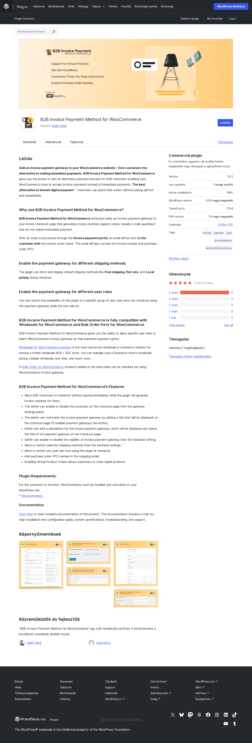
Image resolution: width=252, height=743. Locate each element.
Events (155, 687)
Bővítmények (68, 693)
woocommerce (223, 240)
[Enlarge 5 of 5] (153, 594)
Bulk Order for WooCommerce (43, 367)
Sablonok (66, 687)
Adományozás (161, 693)
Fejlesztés (77, 142)
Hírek (18, 687)
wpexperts (103, 643)
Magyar (54, 719)
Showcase (66, 681)
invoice (207, 233)
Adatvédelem (23, 699)
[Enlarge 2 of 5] (106, 545)
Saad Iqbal (59, 126)
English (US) (225, 224)
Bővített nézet (179, 258)
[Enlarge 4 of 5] (153, 545)
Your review (177, 325)
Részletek (29, 142)
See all (228, 325)
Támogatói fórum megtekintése (190, 356)
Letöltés (225, 122)
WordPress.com (207, 681)
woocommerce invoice (219, 248)
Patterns (65, 699)
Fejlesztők (111, 693)
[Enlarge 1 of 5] (58, 545)
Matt (200, 687)
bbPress (202, 693)
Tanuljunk (111, 681)
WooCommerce (32, 496)
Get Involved (158, 681)
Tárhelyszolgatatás (26, 693)
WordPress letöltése (231, 6)
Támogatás (225, 142)
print (229, 233)
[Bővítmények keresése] (54, 31)
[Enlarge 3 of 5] (106, 572)
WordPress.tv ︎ (115, 699)
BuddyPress (205, 699)
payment (219, 233)
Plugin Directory (24, 18)
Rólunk (19, 681)
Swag (155, 699)
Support (110, 687)
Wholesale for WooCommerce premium (45, 347)
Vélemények (53, 142)
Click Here (26, 514)
